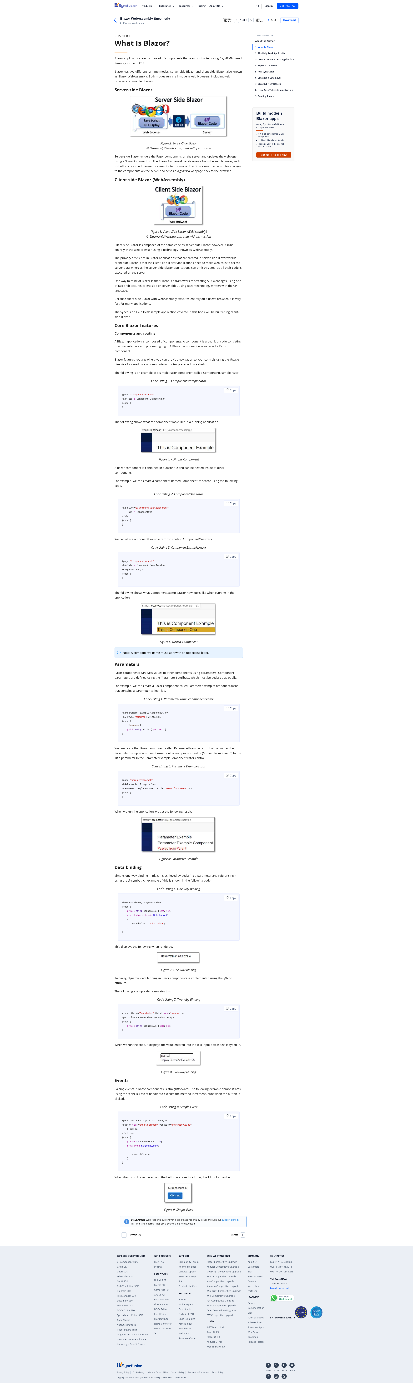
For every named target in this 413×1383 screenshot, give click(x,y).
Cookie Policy (138, 1372)
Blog (250, 1271)
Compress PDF (162, 1289)
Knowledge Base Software (131, 1344)
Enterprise (165, 5)
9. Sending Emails (264, 96)
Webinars (184, 1333)
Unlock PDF (160, 1280)
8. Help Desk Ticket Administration (274, 90)
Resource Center (187, 1338)
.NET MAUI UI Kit (216, 1327)
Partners (252, 1290)
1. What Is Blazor (264, 47)
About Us (214, 5)
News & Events (256, 1276)
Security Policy (177, 1372)
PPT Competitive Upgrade (220, 1315)
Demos (251, 1303)
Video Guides (255, 1322)
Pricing (202, 5)
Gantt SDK (122, 1281)
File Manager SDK (126, 1295)
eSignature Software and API (132, 1334)
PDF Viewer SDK (125, 1305)
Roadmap (253, 1336)
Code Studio (123, 1320)
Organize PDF (161, 1299)
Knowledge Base (187, 1266)
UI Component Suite (128, 1261)
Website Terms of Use (158, 1372)
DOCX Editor (160, 1309)
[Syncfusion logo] (126, 5)
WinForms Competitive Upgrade (224, 1290)
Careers (252, 1281)
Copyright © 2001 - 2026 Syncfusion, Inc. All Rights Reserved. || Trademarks (151, 1377)
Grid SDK (122, 1266)
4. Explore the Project (267, 65)
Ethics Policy (217, 1372)
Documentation (256, 1307)
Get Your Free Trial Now (274, 155)
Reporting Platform (127, 1329)
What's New (254, 1332)
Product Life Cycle (188, 1286)
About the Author (264, 40)
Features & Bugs (187, 1276)
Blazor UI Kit (213, 1336)
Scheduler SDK (125, 1276)
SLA (180, 1281)
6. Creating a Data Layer (268, 77)
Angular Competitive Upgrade (223, 1266)
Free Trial (159, 1261)
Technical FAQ (186, 1314)
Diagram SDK (124, 1290)
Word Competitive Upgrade (221, 1305)
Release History (256, 1341)
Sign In (269, 5)
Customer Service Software (131, 1339)
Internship (253, 1286)
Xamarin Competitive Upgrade (223, 1286)
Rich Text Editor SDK (128, 1286)
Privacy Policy (123, 1372)
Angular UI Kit (214, 1341)
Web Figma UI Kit (216, 1346)
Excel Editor (160, 1314)
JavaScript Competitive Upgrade (224, 1271)
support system (230, 1219)
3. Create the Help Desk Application (274, 59)
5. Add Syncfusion (265, 71)
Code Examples (187, 1318)
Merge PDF (160, 1284)
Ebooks (182, 1299)
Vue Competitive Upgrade (220, 1281)
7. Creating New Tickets (268, 83)
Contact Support (187, 1271)
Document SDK (125, 1300)
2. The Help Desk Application (270, 53)
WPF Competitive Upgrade (221, 1295)
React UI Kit (213, 1332)
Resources (184, 5)
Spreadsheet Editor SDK (130, 1315)
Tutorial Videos (256, 1317)
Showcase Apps (256, 1327)
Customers (253, 1266)
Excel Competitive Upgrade (221, 1310)
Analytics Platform (126, 1324)
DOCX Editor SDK (126, 1310)
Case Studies (185, 1309)
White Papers (186, 1304)
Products (146, 5)
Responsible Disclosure (198, 1372)
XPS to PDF (160, 1294)
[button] (236, 20)
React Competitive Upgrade (221, 1276)
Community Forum (189, 1261)
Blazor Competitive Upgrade (222, 1261)
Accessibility (185, 1323)
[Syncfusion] (130, 1364)
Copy (232, 390)
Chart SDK (122, 1271)
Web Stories (185, 1328)
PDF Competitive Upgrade (220, 1300)
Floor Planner (161, 1304)
